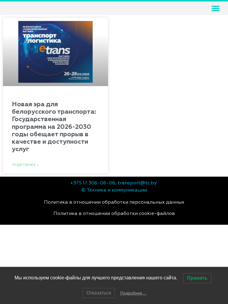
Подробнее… (133, 293)
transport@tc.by (137, 183)
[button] (215, 8)
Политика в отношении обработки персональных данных (114, 202)
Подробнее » (25, 165)
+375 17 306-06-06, (93, 183)
